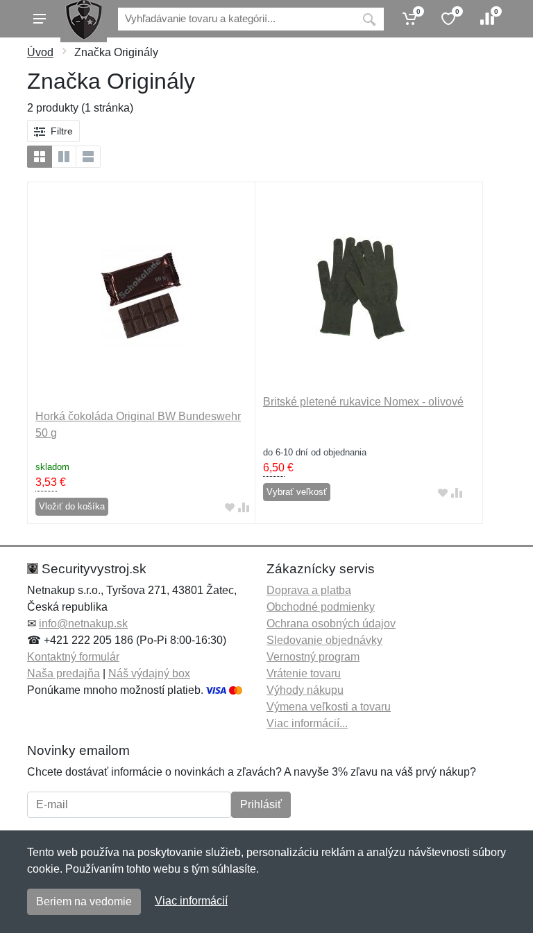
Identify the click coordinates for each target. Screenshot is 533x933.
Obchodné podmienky (320, 607)
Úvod (40, 52)
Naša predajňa (63, 673)
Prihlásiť (261, 804)
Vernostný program (312, 657)
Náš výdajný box (149, 673)
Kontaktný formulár (73, 657)
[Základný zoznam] (39, 157)
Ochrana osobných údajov (331, 623)
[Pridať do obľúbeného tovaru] (230, 507)
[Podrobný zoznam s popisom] (88, 157)
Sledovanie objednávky (324, 640)
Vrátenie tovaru (303, 673)
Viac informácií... (307, 723)
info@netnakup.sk (83, 623)
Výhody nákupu (305, 690)
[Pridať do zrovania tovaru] (244, 507)
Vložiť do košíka (72, 506)
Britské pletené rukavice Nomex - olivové (363, 402)
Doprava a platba (308, 590)
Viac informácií (191, 901)
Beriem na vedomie (84, 901)
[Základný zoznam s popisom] (63, 157)
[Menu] (39, 18)
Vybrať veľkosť (296, 492)
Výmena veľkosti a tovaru (328, 707)
